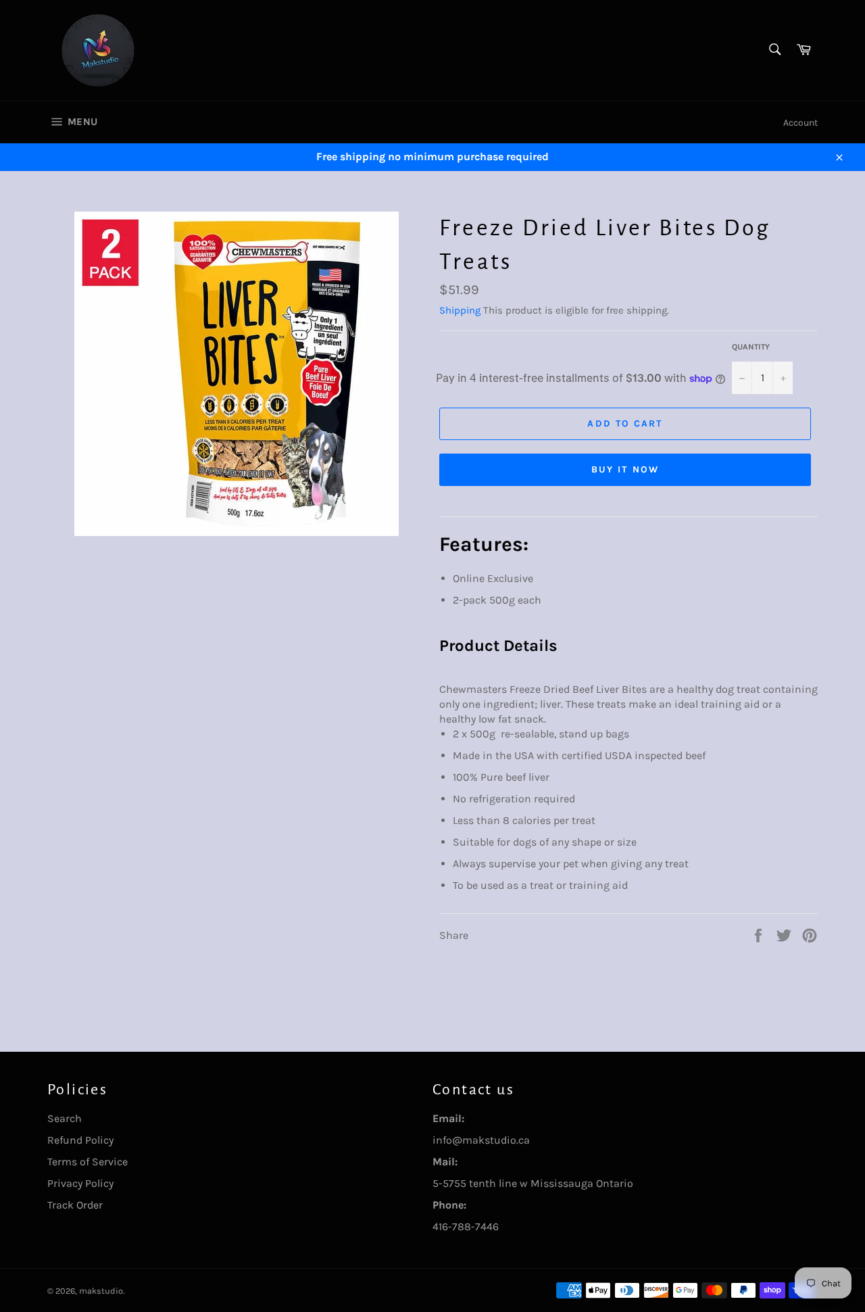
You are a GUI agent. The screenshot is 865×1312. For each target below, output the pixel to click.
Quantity (751, 346)
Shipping (459, 310)
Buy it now (625, 469)
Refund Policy (80, 1140)
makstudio (101, 1291)
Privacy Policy (80, 1183)
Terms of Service (87, 1161)
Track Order (75, 1204)
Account (800, 122)
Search (64, 1118)
